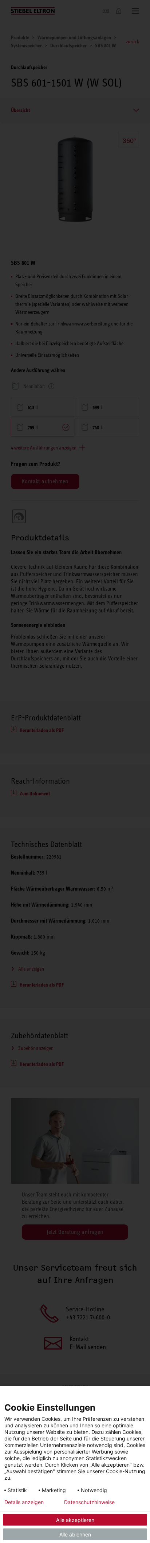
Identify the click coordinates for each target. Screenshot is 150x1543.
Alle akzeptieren (75, 1520)
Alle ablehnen (75, 1534)
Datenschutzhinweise (89, 1502)
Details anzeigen (24, 1502)
